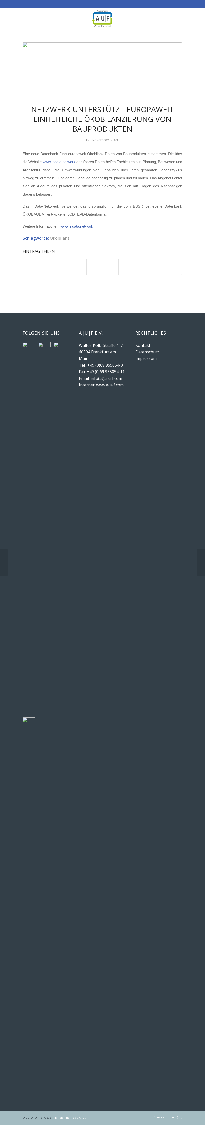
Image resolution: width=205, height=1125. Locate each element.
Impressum (146, 358)
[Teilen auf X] (70, 267)
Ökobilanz (60, 238)
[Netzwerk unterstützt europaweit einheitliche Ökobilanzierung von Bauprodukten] (102, 70)
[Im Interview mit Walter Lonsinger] (4, 562)
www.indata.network (59, 162)
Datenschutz (147, 352)
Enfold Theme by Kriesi (70, 1117)
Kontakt (143, 345)
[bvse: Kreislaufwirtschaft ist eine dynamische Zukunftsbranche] (201, 562)
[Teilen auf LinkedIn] (134, 267)
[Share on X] (102, 267)
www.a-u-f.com (110, 385)
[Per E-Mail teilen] (166, 267)
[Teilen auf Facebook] (39, 267)
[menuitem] (166, 1117)
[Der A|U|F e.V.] (102, 18)
